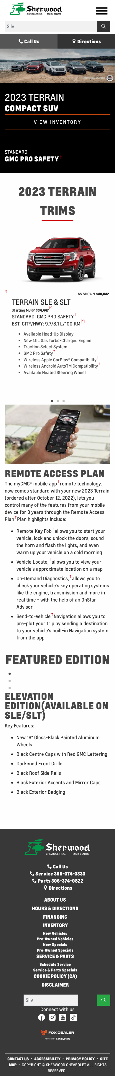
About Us (55, 899)
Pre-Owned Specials (55, 949)
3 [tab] (63, 401)
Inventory (55, 925)
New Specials (55, 944)
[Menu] (101, 12)
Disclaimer (55, 984)
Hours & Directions (55, 908)
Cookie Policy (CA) (55, 976)
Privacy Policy (80, 1058)
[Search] (103, 26)
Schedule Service (55, 964)
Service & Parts (55, 956)
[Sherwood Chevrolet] (36, 8)
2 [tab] (57, 401)
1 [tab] (51, 401)
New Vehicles (55, 933)
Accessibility (47, 1058)
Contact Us (18, 1058)
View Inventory (57, 122)
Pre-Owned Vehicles (55, 938)
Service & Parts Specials (55, 969)
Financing (55, 917)
